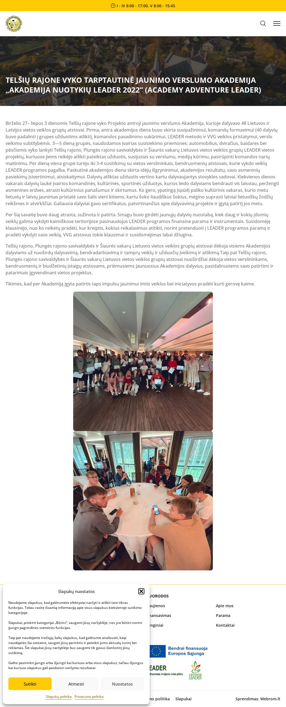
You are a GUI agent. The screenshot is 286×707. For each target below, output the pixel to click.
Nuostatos (122, 684)
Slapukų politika (59, 696)
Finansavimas (158, 615)
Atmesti (76, 684)
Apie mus (224, 605)
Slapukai (183, 698)
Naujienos (155, 605)
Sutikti (30, 684)
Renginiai (154, 625)
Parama (223, 615)
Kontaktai (225, 625)
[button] (141, 591)
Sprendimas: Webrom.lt (257, 698)
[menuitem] (178, 605)
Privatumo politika (89, 696)
